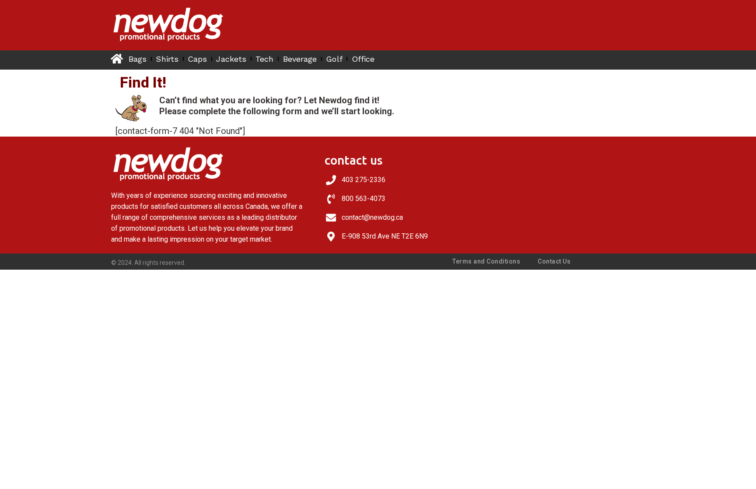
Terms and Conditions (486, 261)
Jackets (231, 58)
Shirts (167, 58)
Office (363, 58)
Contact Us (554, 261)
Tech (264, 58)
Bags (138, 58)
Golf (334, 58)
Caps (197, 58)
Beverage (300, 58)
